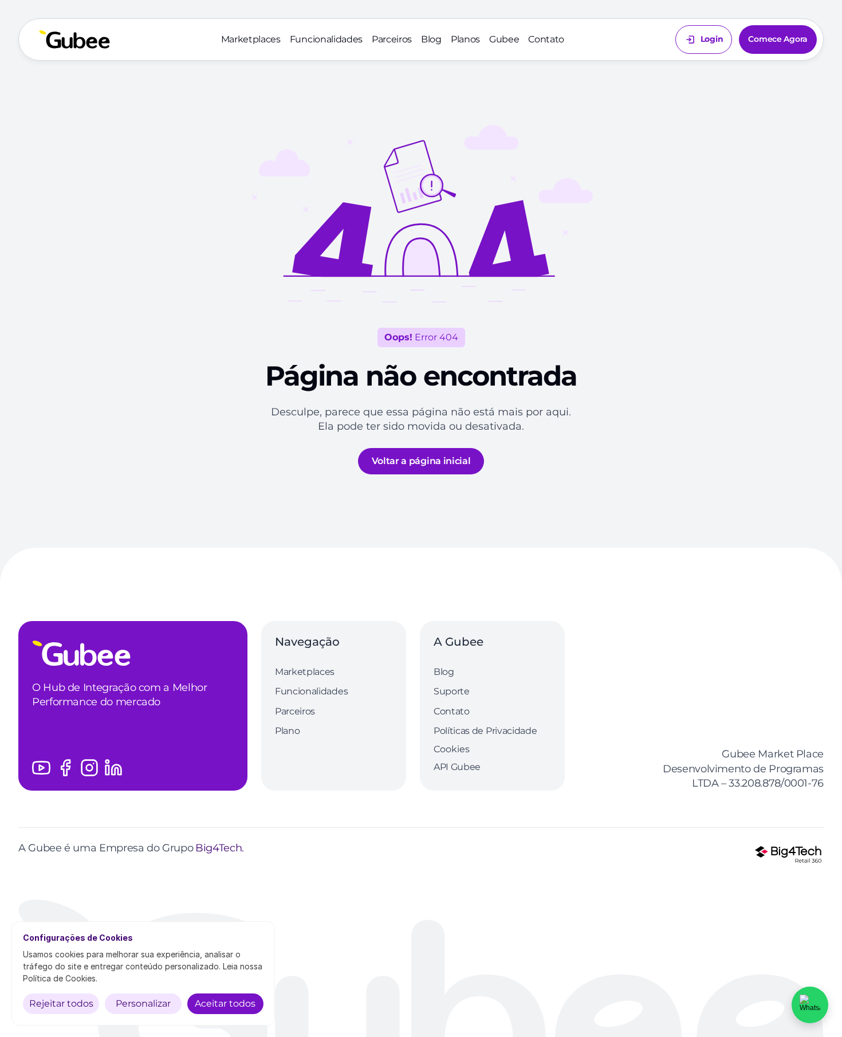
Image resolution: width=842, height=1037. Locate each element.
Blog (431, 39)
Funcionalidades (326, 39)
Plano (287, 730)
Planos (465, 39)
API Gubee (457, 766)
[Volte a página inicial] (74, 39)
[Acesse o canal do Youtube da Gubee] (41, 768)
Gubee (504, 39)
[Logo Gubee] (133, 653)
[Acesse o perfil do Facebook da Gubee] (65, 768)
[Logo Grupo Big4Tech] (788, 854)
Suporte (452, 691)
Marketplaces (251, 39)
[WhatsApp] (810, 1005)
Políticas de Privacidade (485, 730)
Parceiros (392, 39)
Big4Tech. (219, 848)
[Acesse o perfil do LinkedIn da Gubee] (113, 768)
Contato (546, 39)
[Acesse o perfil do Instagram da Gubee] (89, 768)
